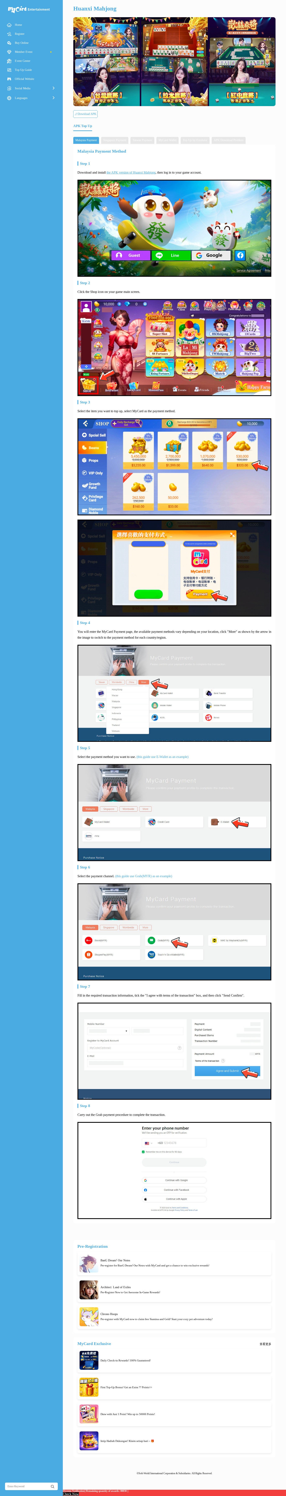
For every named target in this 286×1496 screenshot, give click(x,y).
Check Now (71, 1494)
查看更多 (265, 1344)
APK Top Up (82, 126)
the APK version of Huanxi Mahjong (131, 172)
